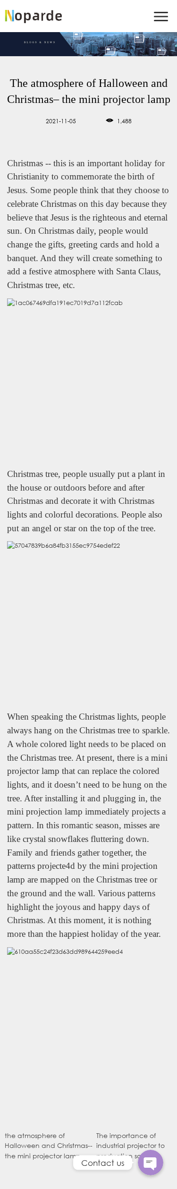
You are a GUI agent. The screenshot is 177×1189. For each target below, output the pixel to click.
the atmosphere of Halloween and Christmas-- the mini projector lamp (49, 1145)
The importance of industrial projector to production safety (130, 1145)
